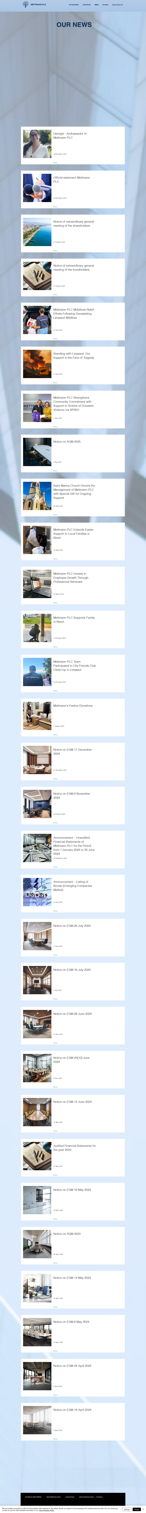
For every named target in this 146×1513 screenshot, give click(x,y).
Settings (127, 1509)
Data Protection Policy (46, 1510)
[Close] (143, 1509)
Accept (136, 1509)
